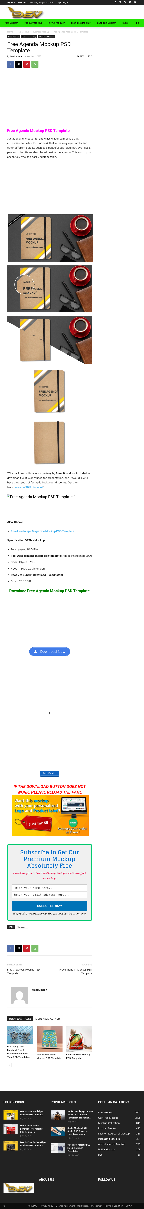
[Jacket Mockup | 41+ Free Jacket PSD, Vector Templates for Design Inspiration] (58, 1115)
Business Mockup (41, 31)
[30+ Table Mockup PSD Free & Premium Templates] (58, 1148)
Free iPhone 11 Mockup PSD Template (76, 971)
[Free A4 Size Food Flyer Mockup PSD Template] (11, 1115)
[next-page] (15, 1065)
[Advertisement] (100, 12)
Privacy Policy (46, 1205)
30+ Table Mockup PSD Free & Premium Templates (78, 1148)
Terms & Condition (114, 1205)
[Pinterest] (26, 64)
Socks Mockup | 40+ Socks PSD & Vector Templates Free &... (77, 1131)
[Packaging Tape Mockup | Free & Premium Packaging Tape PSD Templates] (20, 1035)
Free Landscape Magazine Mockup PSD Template (42, 531)
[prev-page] (9, 1065)
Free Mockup (23, 31)
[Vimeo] (130, 3)
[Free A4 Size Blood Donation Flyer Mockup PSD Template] (11, 1129)
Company (21, 927)
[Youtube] (135, 3)
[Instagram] (120, 3)
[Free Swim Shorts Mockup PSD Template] (50, 1039)
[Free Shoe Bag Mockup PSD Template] (79, 1039)
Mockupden (16, 56)
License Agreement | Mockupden (72, 1205)
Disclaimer (96, 1205)
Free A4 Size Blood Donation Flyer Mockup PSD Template (31, 1128)
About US (32, 1205)
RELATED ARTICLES (20, 1018)
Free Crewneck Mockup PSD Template (23, 971)
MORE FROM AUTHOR (47, 1018)
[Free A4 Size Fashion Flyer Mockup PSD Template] (11, 1145)
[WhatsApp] (34, 64)
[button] (137, 23)
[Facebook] (115, 3)
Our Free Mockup (46, 36)
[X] (125, 3)
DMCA (129, 1205)
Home (10, 31)
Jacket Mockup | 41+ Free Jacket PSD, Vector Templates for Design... (80, 1114)
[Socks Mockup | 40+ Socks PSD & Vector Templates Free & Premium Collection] (58, 1131)
